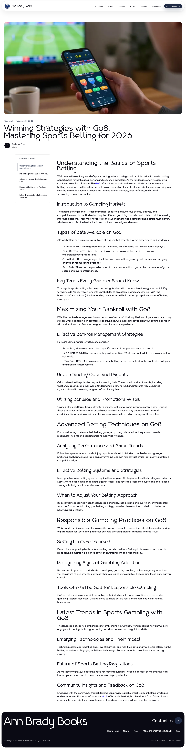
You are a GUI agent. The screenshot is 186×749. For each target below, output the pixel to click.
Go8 (97, 183)
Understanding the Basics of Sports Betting (31, 167)
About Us (154, 740)
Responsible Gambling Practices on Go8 (32, 188)
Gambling (8, 121)
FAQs (135, 730)
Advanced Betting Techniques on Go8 (33, 180)
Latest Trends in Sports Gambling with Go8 (33, 196)
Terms (171, 740)
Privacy (163, 740)
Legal (178, 740)
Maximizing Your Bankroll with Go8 (33, 174)
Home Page (113, 730)
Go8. (105, 696)
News (126, 730)
